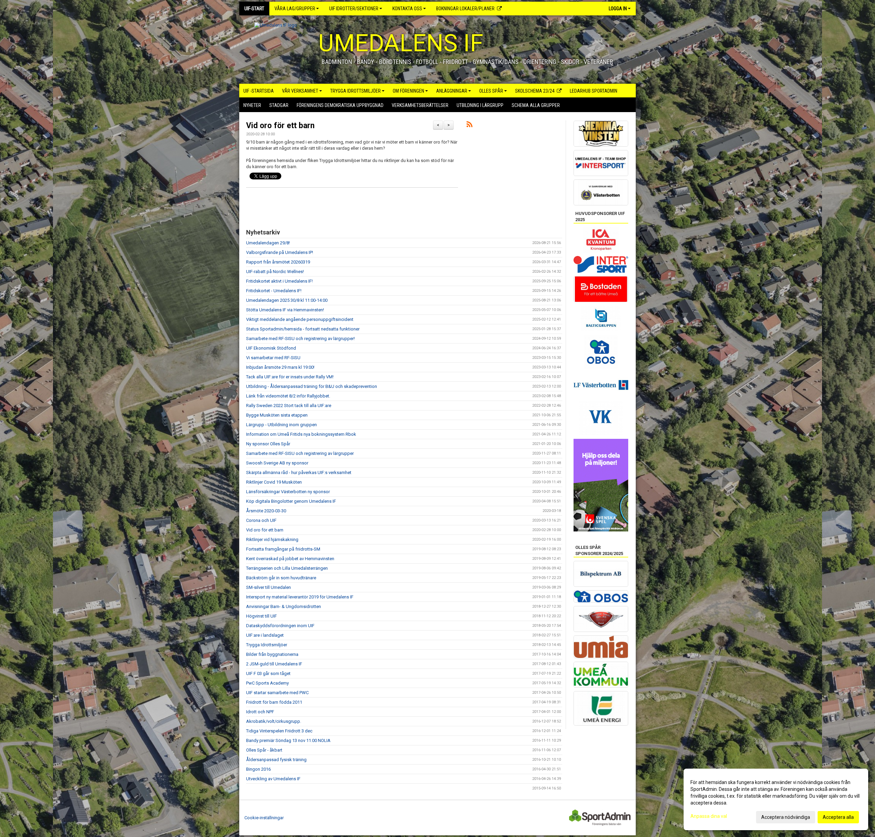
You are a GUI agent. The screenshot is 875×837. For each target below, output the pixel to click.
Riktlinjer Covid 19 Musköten (274, 482)
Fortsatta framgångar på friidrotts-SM (283, 549)
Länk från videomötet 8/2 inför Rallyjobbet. (288, 396)
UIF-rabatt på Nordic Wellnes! (275, 271)
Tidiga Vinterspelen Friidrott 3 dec (279, 730)
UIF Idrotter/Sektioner (353, 8)
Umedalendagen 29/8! (268, 242)
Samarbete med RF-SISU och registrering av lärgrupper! (300, 338)
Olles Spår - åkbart (264, 750)
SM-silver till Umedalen (268, 587)
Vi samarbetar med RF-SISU (273, 357)
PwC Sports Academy (267, 683)
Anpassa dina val (708, 816)
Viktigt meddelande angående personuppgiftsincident (299, 319)
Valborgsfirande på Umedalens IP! (279, 252)
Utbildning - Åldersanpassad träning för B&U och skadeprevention (311, 386)
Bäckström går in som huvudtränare (281, 577)
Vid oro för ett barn (280, 125)
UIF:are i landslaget (265, 635)
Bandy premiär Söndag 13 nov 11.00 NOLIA (288, 740)
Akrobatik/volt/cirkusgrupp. (273, 721)
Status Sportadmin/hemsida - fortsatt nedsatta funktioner (303, 329)
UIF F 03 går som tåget (268, 673)
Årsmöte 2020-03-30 (266, 510)
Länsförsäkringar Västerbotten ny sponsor (288, 491)
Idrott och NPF (260, 711)
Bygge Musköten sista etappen (277, 415)
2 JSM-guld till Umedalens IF (274, 663)
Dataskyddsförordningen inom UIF (280, 625)
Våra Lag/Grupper (294, 8)
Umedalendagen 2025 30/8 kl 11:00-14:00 (286, 300)
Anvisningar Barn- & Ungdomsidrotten (283, 606)
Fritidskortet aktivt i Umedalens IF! (279, 281)
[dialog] (776, 799)
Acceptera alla (838, 817)
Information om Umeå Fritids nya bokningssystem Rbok (301, 434)
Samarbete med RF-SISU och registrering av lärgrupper (300, 453)
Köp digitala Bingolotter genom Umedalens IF (291, 501)
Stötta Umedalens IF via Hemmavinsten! (285, 309)
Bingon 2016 (258, 769)
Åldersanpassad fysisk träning (276, 759)
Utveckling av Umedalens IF (273, 778)
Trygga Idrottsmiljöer (266, 644)
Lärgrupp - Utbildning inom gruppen (281, 424)
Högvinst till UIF (261, 616)
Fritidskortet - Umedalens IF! (273, 290)
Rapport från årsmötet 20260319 (278, 262)
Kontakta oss (407, 8)
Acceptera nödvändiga (785, 817)
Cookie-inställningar (264, 817)
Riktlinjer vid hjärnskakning (272, 539)
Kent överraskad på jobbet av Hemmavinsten (290, 558)
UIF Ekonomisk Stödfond (271, 348)
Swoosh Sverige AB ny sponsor (277, 462)
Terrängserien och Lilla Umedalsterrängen (287, 568)
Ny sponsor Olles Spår (268, 443)
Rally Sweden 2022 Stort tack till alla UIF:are (288, 405)
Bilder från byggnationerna (272, 654)
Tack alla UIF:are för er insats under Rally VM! (290, 376)
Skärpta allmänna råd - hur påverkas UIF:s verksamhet (298, 472)
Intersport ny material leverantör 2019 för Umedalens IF (299, 596)
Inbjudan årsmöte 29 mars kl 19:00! (280, 367)
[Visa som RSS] (469, 125)
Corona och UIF (261, 520)
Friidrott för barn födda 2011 (274, 702)
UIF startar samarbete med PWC (277, 692)
